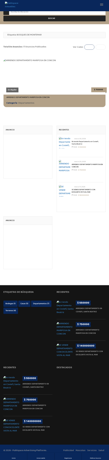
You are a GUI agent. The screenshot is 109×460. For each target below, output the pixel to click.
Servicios (92, 450)
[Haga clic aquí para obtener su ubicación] (103, 12)
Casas (24, 303)
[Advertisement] (28, 156)
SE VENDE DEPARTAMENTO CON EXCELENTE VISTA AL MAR (83, 191)
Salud (101, 450)
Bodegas (10, 303)
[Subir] (103, 442)
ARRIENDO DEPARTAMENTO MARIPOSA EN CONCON (28, 97)
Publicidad (68, 450)
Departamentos (26, 103)
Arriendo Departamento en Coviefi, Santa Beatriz (85, 143)
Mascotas (80, 450)
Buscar (51, 18)
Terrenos (11, 310)
